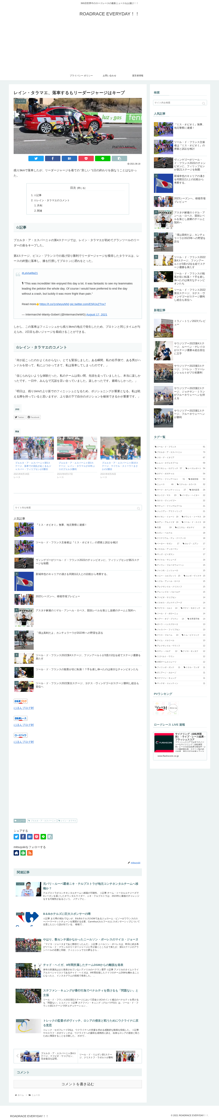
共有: (40, 205)
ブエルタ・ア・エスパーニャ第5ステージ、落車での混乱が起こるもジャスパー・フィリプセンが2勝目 (33, 465)
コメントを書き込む (77, 1084)
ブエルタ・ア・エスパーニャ (43, 821)
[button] (138, 508)
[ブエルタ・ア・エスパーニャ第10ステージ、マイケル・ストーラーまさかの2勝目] (120, 448)
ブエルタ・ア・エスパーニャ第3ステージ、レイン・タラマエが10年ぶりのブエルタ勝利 (77, 465)
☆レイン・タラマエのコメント (52, 200)
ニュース (21, 821)
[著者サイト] (16, 853)
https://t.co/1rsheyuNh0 (54, 304)
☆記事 (38, 195)
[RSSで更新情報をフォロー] (30, 853)
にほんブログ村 (24, 708)
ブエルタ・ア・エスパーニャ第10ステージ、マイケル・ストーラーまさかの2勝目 (120, 465)
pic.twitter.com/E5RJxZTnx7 (88, 304)
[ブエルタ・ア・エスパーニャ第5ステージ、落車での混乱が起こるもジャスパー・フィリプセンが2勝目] (34, 448)
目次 (73, 187)
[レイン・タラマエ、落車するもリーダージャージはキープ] (69, 158)
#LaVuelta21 (30, 273)
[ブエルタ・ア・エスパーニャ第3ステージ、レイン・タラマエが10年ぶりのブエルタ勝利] (77, 448)
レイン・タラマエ (68, 821)
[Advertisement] (109, 46)
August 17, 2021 (96, 314)
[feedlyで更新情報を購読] (23, 853)
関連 (39, 210)
